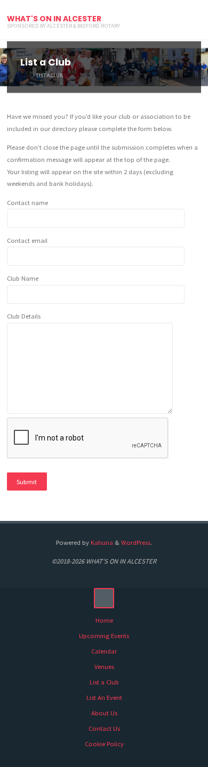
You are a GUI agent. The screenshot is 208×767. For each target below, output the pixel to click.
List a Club (104, 682)
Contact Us (104, 728)
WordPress (135, 542)
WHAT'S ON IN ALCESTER (54, 18)
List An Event (104, 697)
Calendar (104, 651)
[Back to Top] (104, 598)
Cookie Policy (104, 744)
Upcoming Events (104, 636)
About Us (104, 713)
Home (104, 620)
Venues (104, 667)
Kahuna (101, 542)
